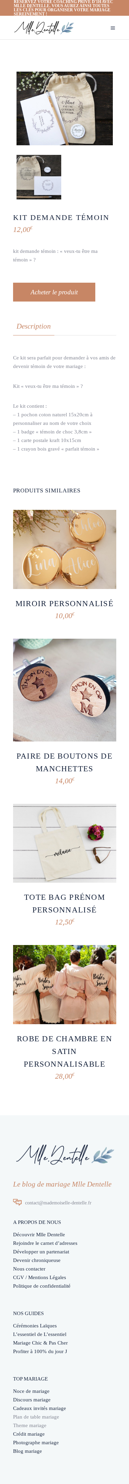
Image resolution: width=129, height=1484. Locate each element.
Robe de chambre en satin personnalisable (64, 1051)
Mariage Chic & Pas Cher (40, 1343)
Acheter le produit (54, 292)
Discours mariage (32, 1399)
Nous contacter (29, 1269)
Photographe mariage (36, 1442)
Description (34, 326)
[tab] (33, 326)
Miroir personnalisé (64, 603)
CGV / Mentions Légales (39, 1277)
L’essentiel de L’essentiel (39, 1334)
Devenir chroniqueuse (37, 1260)
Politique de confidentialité (42, 1286)
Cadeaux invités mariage (39, 1408)
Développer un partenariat (41, 1251)
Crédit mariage (29, 1434)
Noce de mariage (31, 1391)
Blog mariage (27, 1451)
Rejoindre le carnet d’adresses (45, 1243)
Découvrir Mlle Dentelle (39, 1234)
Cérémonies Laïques (35, 1325)
